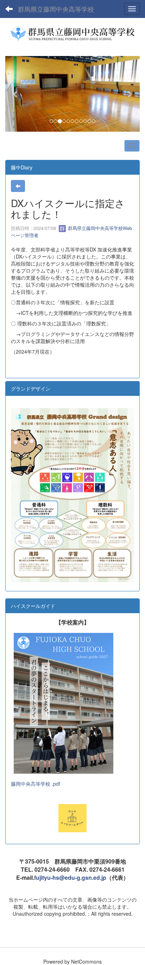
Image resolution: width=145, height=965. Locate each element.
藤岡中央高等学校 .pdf (35, 783)
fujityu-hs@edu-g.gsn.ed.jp (70, 877)
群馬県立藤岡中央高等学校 (56, 8)
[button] (15, 94)
